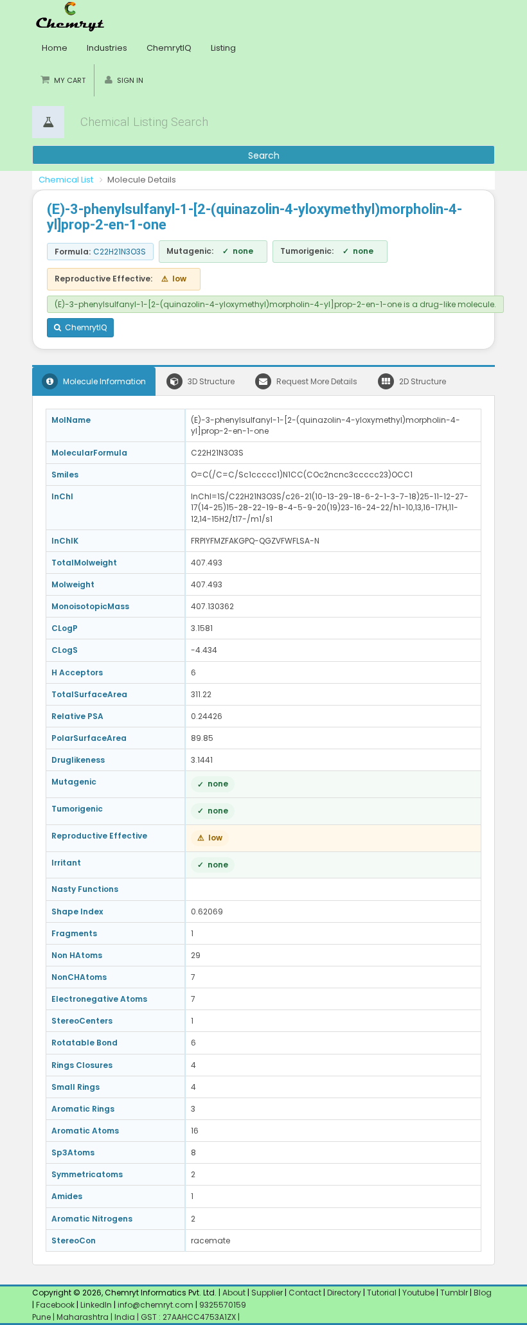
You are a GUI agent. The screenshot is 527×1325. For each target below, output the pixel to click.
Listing (223, 48)
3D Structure (210, 381)
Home (54, 48)
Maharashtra (84, 1317)
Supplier (267, 1292)
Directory (345, 1292)
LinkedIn (97, 1304)
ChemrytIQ (169, 48)
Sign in (130, 80)
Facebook (55, 1304)
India (125, 1317)
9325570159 (221, 1304)
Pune (42, 1317)
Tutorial (382, 1292)
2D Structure (421, 381)
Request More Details (315, 381)
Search (264, 155)
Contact (306, 1292)
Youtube (418, 1292)
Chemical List (66, 179)
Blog (483, 1292)
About (234, 1292)
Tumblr (454, 1292)
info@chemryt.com (155, 1304)
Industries (107, 48)
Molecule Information (103, 381)
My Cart (69, 80)
